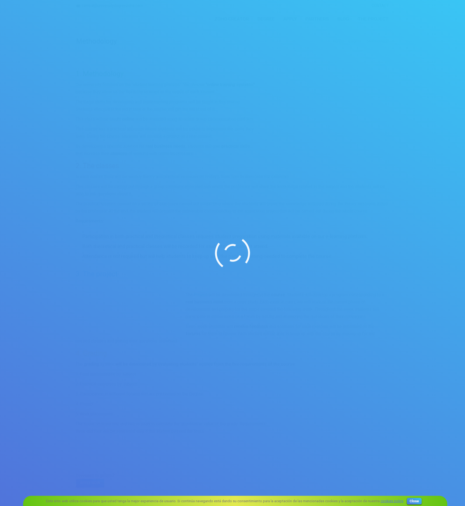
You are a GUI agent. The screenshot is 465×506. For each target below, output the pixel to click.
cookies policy (392, 501)
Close (414, 501)
